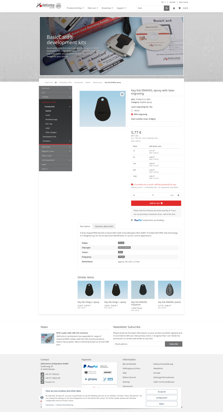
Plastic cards (47, 155)
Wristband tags (51, 119)
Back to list (49, 82)
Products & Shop (74, 8)
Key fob (121, 243)
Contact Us (50, 382)
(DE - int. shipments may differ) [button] (166, 187)
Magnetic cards (48, 151)
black (120, 252)
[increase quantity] (178, 195)
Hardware (46, 141)
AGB (124, 373)
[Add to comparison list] (122, 94)
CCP (43, 92)
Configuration (161, 398)
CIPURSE (45, 97)
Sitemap (126, 382)
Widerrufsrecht (129, 377)
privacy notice (145, 335)
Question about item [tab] (104, 226)
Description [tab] (85, 226)
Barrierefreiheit (129, 364)
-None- (137, 110)
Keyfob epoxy (146, 102)
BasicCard (46, 88)
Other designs (51, 132)
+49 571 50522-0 (52, 374)
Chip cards (46, 147)
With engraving (140, 114)
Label (48, 128)
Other (44, 164)
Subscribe (173, 344)
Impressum (50, 405)
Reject (161, 404)
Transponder (50, 106)
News (44, 327)
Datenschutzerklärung (64, 405)
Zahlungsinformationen (163, 377)
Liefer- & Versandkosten (163, 382)
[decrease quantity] (134, 195)
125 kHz (121, 257)
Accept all (162, 392)
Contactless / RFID (49, 102)
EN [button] (163, 2)
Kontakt (172, 2)
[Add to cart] (79, 87)
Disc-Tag (49, 124)
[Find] (166, 8)
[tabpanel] (111, 46)
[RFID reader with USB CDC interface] (48, 339)
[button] (174, 8)
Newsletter (158, 368)
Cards (48, 115)
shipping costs (152, 138)
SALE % (44, 169)
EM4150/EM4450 (124, 247)
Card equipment (48, 160)
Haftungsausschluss (131, 368)
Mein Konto (183, 2)
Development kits (49, 137)
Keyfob (48, 111)
